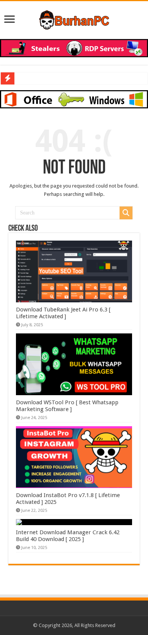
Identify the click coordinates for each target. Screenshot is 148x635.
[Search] (126, 212)
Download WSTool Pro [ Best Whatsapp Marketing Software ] (67, 406)
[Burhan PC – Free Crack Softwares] (74, 18)
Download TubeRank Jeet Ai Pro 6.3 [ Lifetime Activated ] (63, 313)
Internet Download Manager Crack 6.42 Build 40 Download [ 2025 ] (68, 536)
